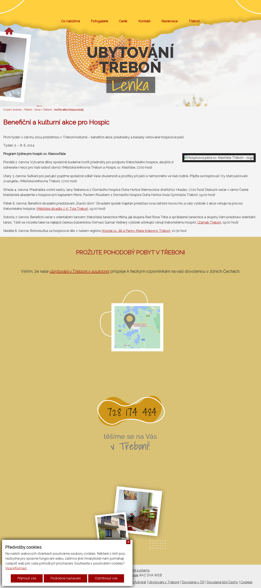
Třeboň (194, 21)
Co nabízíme (70, 21)
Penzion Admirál (134, 582)
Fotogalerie (99, 21)
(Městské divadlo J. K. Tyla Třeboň (62, 209)
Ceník (123, 21)
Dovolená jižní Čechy (222, 582)
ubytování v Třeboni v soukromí (79, 271)
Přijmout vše (26, 578)
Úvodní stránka (12, 109)
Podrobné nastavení (65, 578)
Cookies (246, 582)
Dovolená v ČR (193, 582)
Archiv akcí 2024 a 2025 (68, 109)
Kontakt (144, 21)
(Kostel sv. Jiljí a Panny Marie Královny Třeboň (136, 231)
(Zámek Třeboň (209, 222)
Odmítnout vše (106, 578)
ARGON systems (137, 570)
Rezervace (169, 21)
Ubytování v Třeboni (163, 582)
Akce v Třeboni (43, 109)
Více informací (16, 568)
